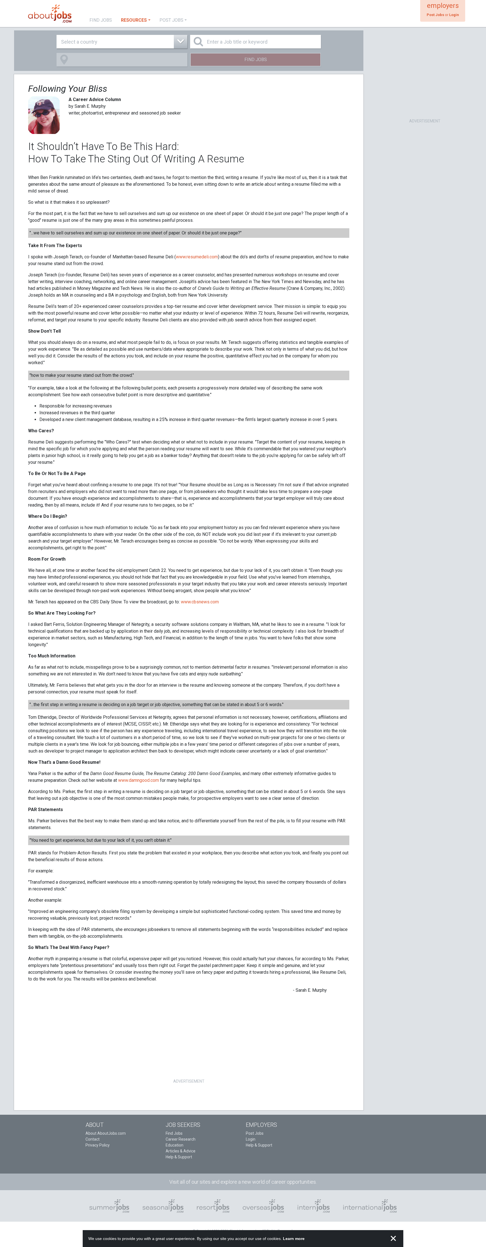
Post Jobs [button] (171, 20)
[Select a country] (122, 41)
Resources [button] (134, 20)
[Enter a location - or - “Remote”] (122, 59)
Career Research (180, 1139)
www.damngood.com (138, 780)
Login (250, 1139)
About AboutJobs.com (106, 1133)
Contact (93, 1139)
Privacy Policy (98, 1145)
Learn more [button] (294, 1238)
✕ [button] (393, 1238)
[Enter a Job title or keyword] (255, 41)
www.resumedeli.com (197, 256)
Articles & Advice (180, 1151)
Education (174, 1145)
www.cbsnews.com (200, 602)
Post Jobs (255, 1133)
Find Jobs (255, 59)
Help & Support (179, 1157)
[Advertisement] (189, 1038)
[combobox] (122, 41)
